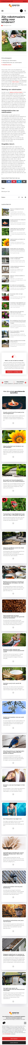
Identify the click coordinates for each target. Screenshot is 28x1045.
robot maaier (15, 81)
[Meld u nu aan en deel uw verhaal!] (14, 356)
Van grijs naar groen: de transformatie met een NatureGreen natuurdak (14, 989)
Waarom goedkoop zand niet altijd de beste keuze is (13, 548)
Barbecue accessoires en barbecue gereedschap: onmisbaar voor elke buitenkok (13, 583)
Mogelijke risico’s (6, 64)
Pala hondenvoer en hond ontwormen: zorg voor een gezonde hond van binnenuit (13, 617)
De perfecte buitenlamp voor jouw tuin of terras (13, 921)
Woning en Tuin (7, 25)
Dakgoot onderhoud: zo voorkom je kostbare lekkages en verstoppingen (14, 955)
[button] (25, 1023)
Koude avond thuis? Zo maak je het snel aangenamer (13, 413)
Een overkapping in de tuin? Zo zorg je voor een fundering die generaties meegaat (18, 322)
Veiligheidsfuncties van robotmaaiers (12, 62)
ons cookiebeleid (6, 1033)
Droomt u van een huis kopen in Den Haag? (14, 785)
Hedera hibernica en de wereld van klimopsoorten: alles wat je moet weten (17, 230)
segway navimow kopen (16, 92)
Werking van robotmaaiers (9, 60)
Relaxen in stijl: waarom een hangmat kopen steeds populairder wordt (13, 650)
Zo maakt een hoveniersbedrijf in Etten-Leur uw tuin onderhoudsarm (13, 480)
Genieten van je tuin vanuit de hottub (12, 684)
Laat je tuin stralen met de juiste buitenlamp (12, 887)
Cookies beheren (14, 1042)
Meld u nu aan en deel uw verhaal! (14, 360)
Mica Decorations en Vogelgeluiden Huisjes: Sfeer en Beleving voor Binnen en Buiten (13, 752)
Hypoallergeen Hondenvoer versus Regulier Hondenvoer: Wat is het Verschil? (13, 854)
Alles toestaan (14, 1038)
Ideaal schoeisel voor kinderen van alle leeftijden (13, 447)
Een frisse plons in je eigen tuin (12, 819)
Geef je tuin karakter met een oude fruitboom (13, 718)
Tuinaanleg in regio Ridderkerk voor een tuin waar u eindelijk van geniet (14, 514)
